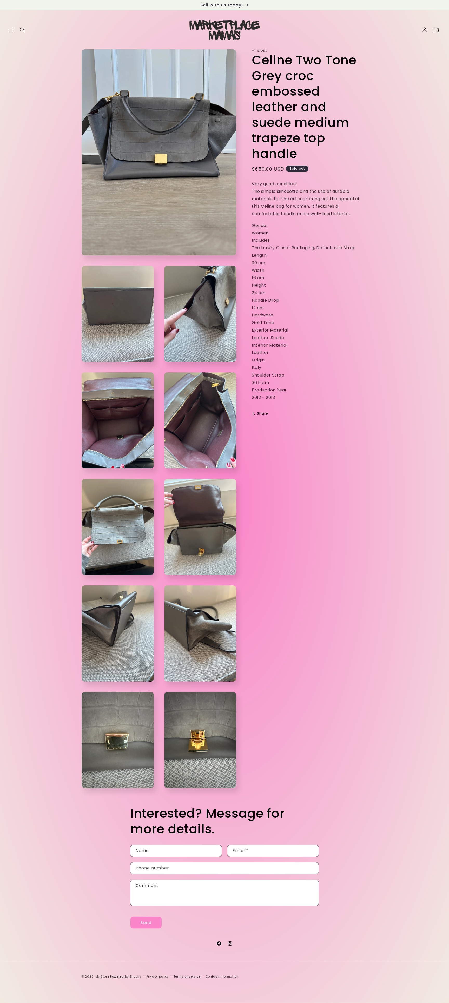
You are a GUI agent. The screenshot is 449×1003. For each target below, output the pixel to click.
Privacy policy (157, 976)
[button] (11, 30)
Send (146, 922)
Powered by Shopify (126, 976)
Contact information (222, 976)
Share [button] (262, 413)
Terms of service (187, 976)
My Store (102, 976)
